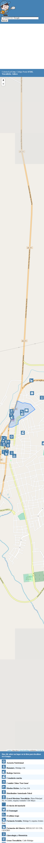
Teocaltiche (6, 74)
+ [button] (3, 80)
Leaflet (9, 750)
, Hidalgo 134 (16, 768)
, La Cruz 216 (18, 788)
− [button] (3, 83)
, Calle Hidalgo (20, 840)
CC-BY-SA (40, 750)
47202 (30, 72)
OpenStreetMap (24, 750)
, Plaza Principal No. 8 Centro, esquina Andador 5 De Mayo (22, 799)
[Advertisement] (22, 46)
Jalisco (15, 74)
